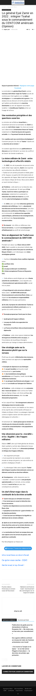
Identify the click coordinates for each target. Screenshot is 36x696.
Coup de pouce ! (28, 690)
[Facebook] (4, 33)
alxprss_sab (7, 29)
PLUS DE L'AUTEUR (23, 620)
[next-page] (6, 660)
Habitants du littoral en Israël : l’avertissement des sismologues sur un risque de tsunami (27, 590)
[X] (8, 33)
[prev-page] (3, 660)
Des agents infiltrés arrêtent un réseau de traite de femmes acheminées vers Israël (23, 640)
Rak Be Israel (28, 688)
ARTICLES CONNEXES (9, 620)
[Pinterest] (12, 33)
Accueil (4, 7)
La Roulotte (11, 690)
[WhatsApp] (16, 33)
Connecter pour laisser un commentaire (18, 671)
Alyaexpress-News (12, 7)
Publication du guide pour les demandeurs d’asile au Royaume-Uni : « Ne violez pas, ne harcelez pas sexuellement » (22, 629)
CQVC (5, 690)
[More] (21, 33)
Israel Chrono (19, 690)
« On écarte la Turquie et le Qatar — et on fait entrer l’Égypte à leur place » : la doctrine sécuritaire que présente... (21, 651)
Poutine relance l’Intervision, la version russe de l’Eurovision (8, 589)
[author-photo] (18, 608)
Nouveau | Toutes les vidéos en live (19, 548)
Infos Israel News (18, 688)
